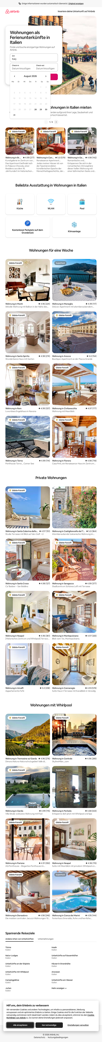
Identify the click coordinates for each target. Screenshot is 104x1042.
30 (46, 109)
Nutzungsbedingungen (58, 1037)
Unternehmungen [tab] (45, 939)
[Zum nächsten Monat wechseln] (46, 76)
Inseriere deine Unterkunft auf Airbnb (76, 11)
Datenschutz (39, 1037)
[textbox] (22, 68)
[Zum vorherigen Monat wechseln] (14, 76)
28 (35, 109)
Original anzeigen (76, 3)
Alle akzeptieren (20, 1025)
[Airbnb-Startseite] (12, 11)
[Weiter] (56, 122)
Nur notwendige (49, 1025)
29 (41, 109)
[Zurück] (46, 122)
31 (14, 115)
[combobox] (34, 59)
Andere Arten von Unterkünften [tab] (19, 939)
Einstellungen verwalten (78, 1025)
